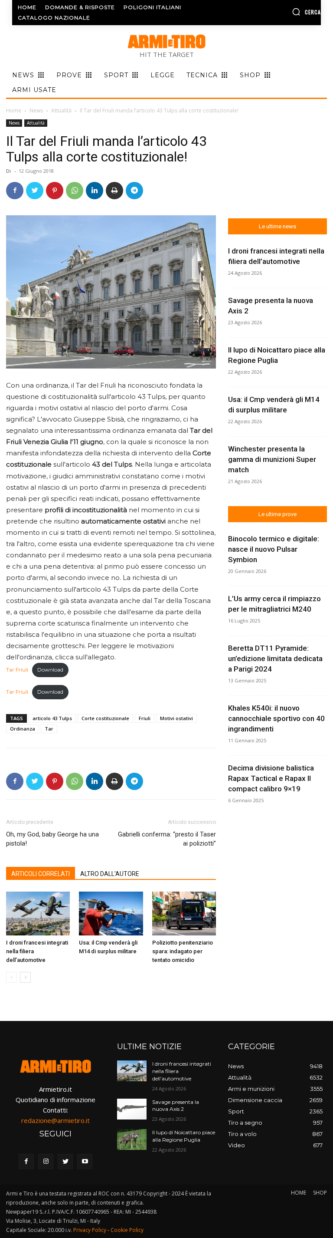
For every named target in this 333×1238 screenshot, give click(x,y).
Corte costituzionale (105, 718)
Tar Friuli (17, 669)
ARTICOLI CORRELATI (40, 873)
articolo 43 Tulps (52, 718)
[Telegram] (134, 190)
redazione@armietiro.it (55, 1120)
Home (13, 110)
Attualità (61, 110)
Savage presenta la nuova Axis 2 (175, 1106)
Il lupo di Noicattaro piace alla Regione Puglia (183, 1136)
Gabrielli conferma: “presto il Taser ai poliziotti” (167, 838)
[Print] (114, 190)
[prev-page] (11, 977)
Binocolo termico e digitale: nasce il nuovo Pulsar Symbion (273, 549)
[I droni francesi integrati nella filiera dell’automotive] (38, 913)
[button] (286, 11)
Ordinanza (22, 728)
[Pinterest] (54, 190)
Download (50, 669)
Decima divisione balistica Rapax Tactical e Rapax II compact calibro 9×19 (271, 778)
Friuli (144, 718)
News (36, 110)
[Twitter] (34, 190)
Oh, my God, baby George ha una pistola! (52, 838)
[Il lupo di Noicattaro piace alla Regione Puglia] (132, 1139)
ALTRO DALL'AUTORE (109, 873)
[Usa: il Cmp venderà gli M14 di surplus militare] (111, 913)
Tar (49, 728)
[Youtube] (84, 1161)
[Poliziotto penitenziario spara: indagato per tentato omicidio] (184, 913)
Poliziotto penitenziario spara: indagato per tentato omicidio (182, 951)
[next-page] (25, 977)
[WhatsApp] (74, 190)
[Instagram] (45, 1161)
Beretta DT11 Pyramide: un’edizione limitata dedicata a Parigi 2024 (275, 658)
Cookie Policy (127, 1230)
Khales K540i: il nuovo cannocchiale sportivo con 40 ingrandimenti (276, 718)
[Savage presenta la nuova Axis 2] (132, 1109)
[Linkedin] (94, 190)
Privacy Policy (89, 1230)
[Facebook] (14, 190)
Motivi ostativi (176, 718)
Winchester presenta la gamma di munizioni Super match (272, 459)
